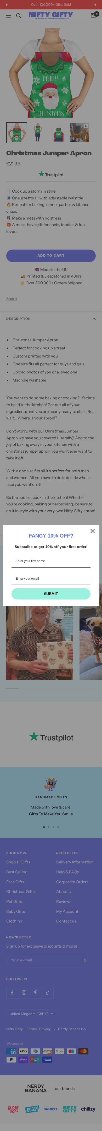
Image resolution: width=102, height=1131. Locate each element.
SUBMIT (51, 594)
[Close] (92, 531)
